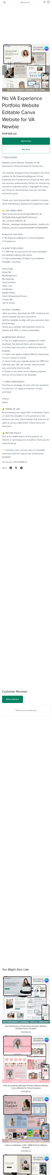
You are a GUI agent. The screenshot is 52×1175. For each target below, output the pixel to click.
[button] (4, 70)
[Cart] (49, 2)
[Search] (45, 2)
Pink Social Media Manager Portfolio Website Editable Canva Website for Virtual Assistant (26, 1086)
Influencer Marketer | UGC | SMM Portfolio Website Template (26, 1146)
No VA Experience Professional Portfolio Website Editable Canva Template (26, 1027)
